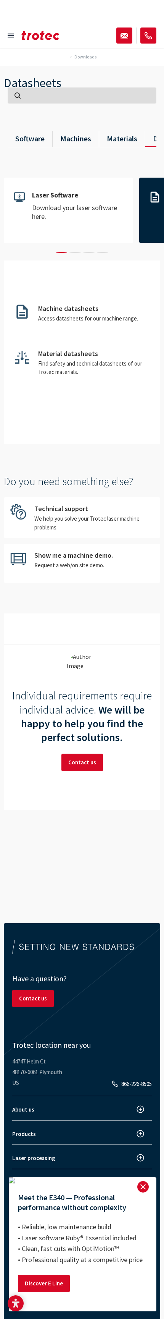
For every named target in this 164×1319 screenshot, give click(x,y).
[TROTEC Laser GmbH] (40, 35)
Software (30, 138)
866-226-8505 (136, 1084)
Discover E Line (44, 1283)
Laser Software (68, 210)
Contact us (82, 762)
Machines (75, 138)
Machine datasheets (82, 316)
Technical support (82, 517)
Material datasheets (82, 362)
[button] (16, 1303)
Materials (122, 138)
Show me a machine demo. (82, 563)
